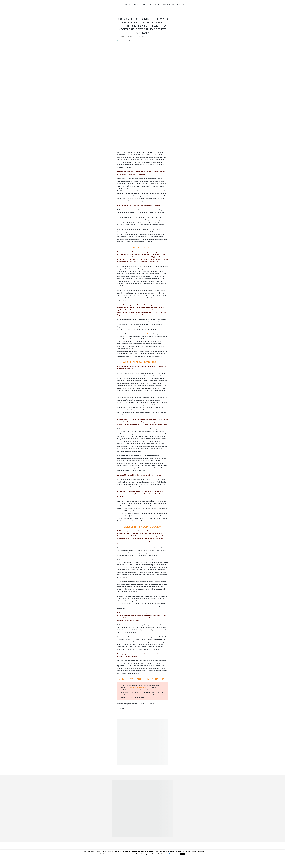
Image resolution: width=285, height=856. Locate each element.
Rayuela (145, 334)
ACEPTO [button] (183, 854)
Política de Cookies (174, 854)
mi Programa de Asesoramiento (137, 687)
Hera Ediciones (109, 4)
